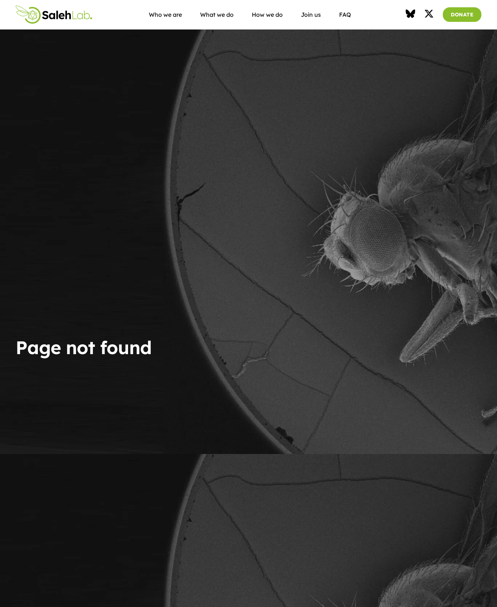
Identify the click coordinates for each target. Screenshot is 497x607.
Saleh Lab (54, 14)
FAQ (345, 14)
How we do (267, 14)
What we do (217, 14)
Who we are (165, 14)
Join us (311, 14)
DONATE (462, 14)
